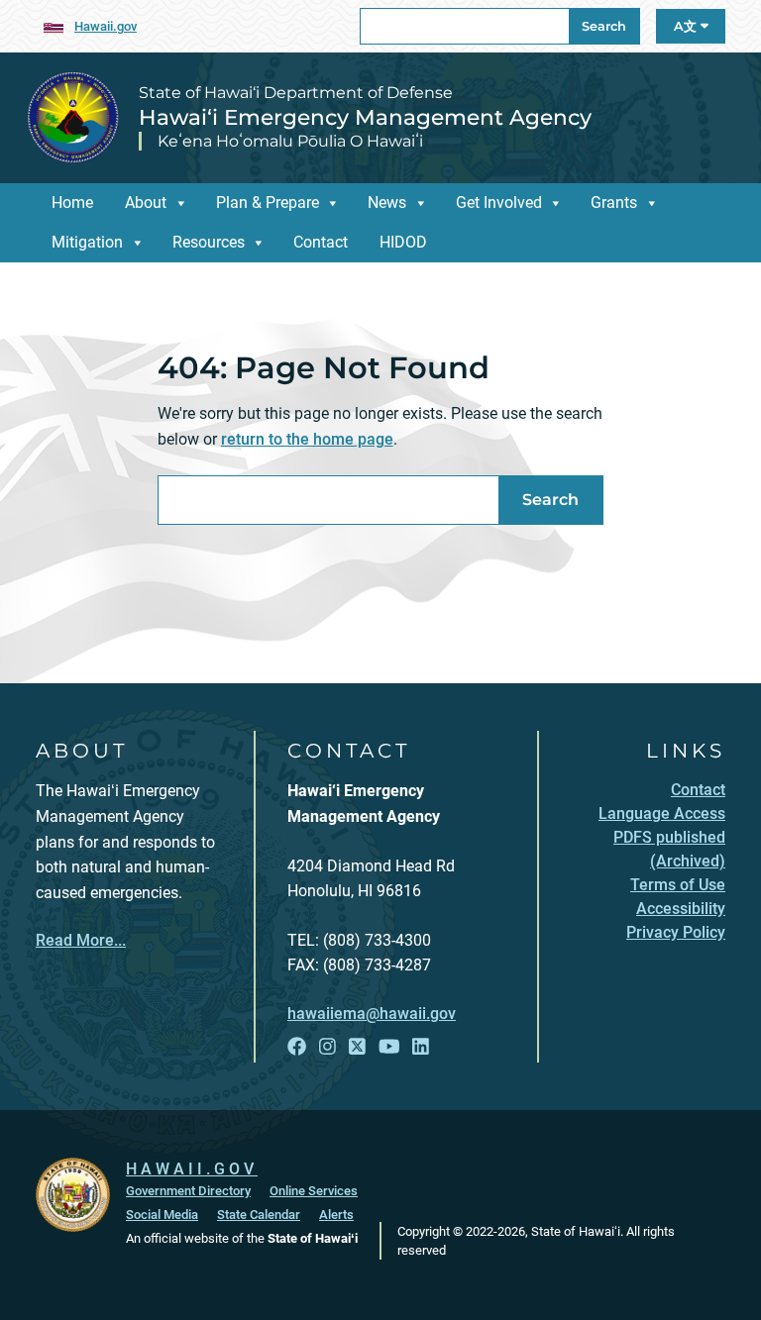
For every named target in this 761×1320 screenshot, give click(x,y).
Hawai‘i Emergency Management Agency (365, 117)
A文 (687, 26)
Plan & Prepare (267, 202)
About (145, 202)
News (387, 202)
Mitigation (87, 242)
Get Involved (499, 202)
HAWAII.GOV (192, 1169)
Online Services (314, 1190)
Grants (614, 202)
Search (604, 26)
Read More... (81, 940)
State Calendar (258, 1214)
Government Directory (188, 1190)
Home (72, 202)
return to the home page (307, 439)
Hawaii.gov (105, 26)
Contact (320, 242)
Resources (208, 242)
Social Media (162, 1214)
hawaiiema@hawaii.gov (371, 1013)
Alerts (336, 1214)
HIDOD (403, 242)
